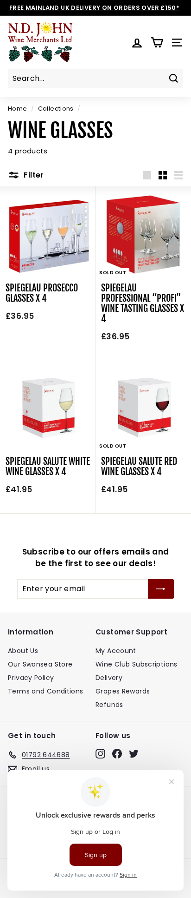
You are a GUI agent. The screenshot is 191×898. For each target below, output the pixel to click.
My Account (116, 650)
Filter (33, 175)
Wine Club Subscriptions (137, 664)
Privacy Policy (31, 677)
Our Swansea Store (40, 664)
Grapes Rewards (123, 691)
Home (17, 108)
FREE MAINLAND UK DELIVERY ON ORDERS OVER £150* (94, 7)
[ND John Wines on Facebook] (117, 753)
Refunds (109, 704)
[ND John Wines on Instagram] (100, 753)
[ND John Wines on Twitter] (134, 753)
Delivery (109, 677)
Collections (56, 108)
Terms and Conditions (45, 691)
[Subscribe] (161, 589)
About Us (23, 650)
